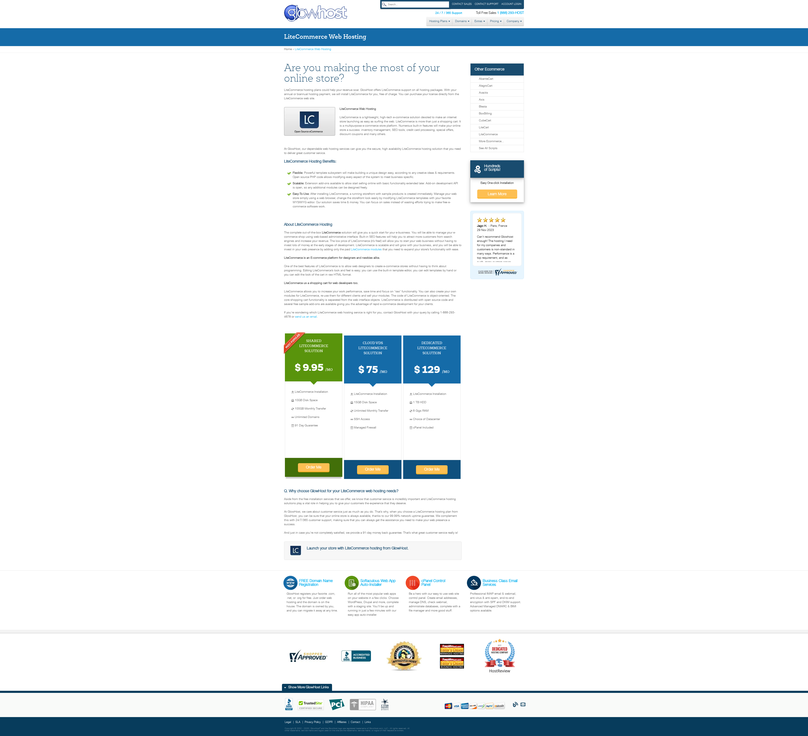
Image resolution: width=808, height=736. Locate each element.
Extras (478, 21)
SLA (297, 722)
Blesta (483, 106)
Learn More (497, 194)
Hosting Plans (438, 21)
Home (288, 49)
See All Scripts (488, 148)
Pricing (494, 21)
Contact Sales (462, 4)
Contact (355, 722)
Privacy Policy (313, 722)
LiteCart (484, 127)
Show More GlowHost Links (308, 687)
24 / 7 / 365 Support (448, 13)
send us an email (306, 317)
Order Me (313, 467)
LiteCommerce (488, 134)
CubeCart (485, 120)
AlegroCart (485, 86)
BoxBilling (485, 113)
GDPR (329, 722)
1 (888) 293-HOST (510, 13)
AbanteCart (486, 79)
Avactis (483, 93)
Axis (481, 99)
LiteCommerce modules (366, 249)
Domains (461, 21)
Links (368, 722)
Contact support (486, 4)
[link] (315, 13)
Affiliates (341, 722)
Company (513, 21)
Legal (288, 722)
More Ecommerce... (491, 141)
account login (511, 4)
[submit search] (384, 4)
